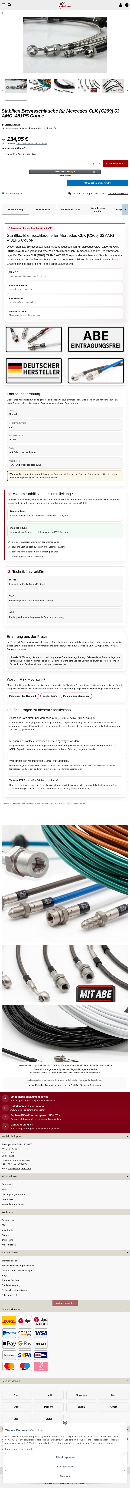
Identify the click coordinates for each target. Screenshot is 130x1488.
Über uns (6, 1184)
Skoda (81, 1406)
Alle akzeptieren (65, 1457)
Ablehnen (65, 1476)
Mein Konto (7, 1230)
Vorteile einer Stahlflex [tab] (98, 210)
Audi (16, 1395)
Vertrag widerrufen (65, 1303)
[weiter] (127, 90)
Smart (113, 1406)
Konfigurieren (65, 1466)
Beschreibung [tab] (15, 209)
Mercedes (81, 1395)
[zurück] (2, 90)
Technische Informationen (14, 1290)
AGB (4, 1225)
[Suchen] (9, 5)
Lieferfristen (7, 1199)
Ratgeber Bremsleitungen (48, 1085)
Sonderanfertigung (11, 1285)
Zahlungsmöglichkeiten (13, 1194)
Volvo (49, 1418)
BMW (49, 1395)
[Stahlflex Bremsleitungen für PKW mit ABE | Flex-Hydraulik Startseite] (65, 5)
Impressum (11, 1449)
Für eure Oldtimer (11, 1280)
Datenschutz (26, 1449)
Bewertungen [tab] (43, 209)
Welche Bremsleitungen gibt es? (18, 1265)
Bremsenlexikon (10, 1260)
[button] (120, 5)
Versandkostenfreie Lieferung (32, 143)
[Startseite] (3, 12)
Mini (113, 1395)
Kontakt (5, 1235)
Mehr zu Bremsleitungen (76, 696)
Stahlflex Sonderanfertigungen (86, 1085)
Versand (82, 1483)
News (4, 1189)
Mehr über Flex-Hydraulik (22, 696)
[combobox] (65, 154)
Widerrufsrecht (9, 1244)
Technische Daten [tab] (70, 209)
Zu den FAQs (50, 696)
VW (16, 1418)
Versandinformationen (13, 1204)
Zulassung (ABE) (10, 1295)
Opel (16, 1406)
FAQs (4, 1275)
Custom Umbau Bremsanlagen (17, 1270)
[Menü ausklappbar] (3, 5)
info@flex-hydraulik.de (19, 1168)
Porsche (48, 1406)
